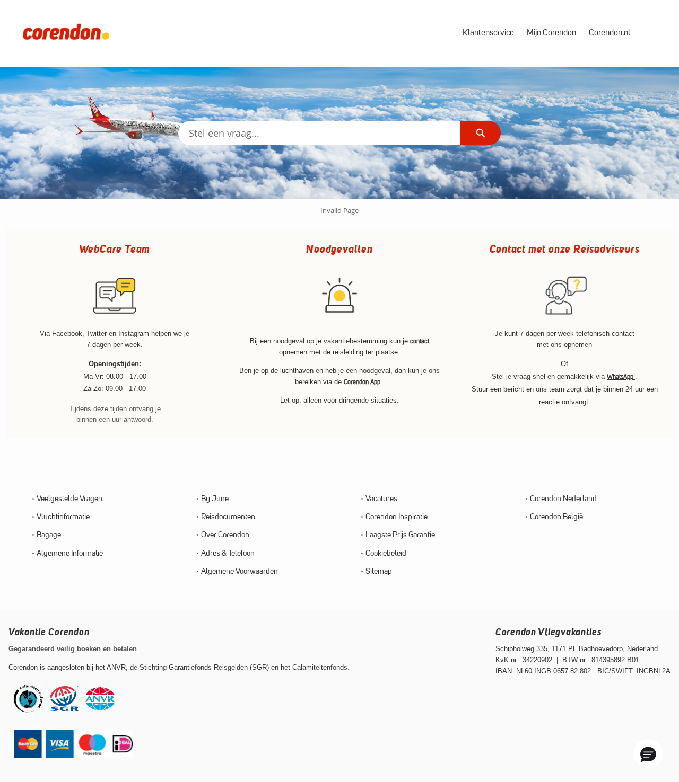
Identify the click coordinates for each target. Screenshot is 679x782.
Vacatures (381, 499)
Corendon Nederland (563, 499)
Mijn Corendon (551, 33)
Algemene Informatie (70, 554)
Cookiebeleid (385, 554)
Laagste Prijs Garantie (400, 535)
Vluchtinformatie (63, 517)
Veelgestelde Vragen (69, 499)
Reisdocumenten (228, 517)
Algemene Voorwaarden (239, 572)
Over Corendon (225, 535)
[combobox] (319, 133)
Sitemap (378, 572)
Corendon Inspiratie (396, 517)
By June (215, 499)
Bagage (49, 535)
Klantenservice (488, 33)
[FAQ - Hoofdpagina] (66, 33)
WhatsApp (621, 377)
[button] (648, 754)
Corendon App (363, 382)
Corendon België (556, 517)
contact (419, 342)
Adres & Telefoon (228, 554)
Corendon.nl (609, 33)
